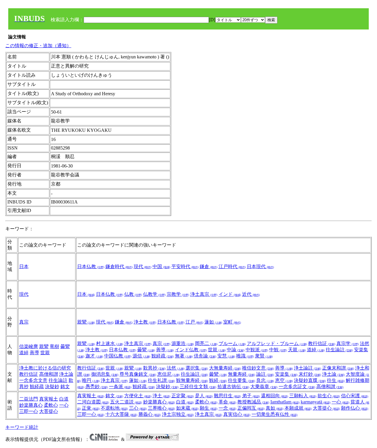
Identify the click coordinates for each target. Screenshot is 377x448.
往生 (336, 380)
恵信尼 (168, 374)
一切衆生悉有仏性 (274, 414)
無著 (184, 355)
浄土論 (66, 374)
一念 (227, 408)
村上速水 (109, 343)
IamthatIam (285, 401)
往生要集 (241, 380)
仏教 (133, 294)
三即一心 (28, 411)
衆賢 (264, 355)
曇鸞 (65, 346)
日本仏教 (90, 266)
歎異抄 (154, 367)
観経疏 (162, 355)
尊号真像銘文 (138, 374)
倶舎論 (205, 355)
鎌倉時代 (119, 266)
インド (230, 294)
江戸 (194, 321)
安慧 (226, 355)
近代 (251, 294)
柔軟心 (51, 405)
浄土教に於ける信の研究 (45, 367)
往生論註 (339, 349)
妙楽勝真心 (31, 405)
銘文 (65, 386)
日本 (24, 266)
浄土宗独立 (178, 414)
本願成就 (298, 408)
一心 (64, 405)
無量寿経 (241, 374)
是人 (204, 395)
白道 (64, 398)
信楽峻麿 (28, 346)
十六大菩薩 (121, 414)
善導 (34, 352)
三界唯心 (161, 408)
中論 (235, 349)
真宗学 (347, 343)
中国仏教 (117, 355)
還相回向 (274, 395)
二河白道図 (93, 401)
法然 (175, 367)
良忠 (265, 380)
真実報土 (48, 398)
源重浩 (182, 343)
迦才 (94, 355)
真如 (274, 408)
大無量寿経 (225, 367)
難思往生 (227, 395)
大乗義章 (263, 386)
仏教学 (154, 294)
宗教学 (178, 294)
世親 (45, 352)
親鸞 (86, 321)
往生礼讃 (161, 380)
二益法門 (28, 398)
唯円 (91, 380)
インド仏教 (191, 349)
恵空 (284, 380)
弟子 (251, 395)
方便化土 (137, 395)
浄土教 (145, 321)
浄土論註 (307, 367)
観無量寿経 (192, 380)
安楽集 (286, 374)
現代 (142, 266)
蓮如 (213, 321)
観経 (218, 380)
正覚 (91, 408)
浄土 (161, 395)
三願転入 (302, 395)
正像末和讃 (338, 367)
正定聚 (182, 395)
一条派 (120, 386)
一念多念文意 (33, 380)
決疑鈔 (52, 386)
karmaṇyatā (315, 401)
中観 (278, 349)
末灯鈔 (310, 374)
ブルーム (232, 343)
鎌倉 (208, 266)
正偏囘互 (250, 408)
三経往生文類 (198, 386)
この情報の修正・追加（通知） (38, 45)
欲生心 (329, 395)
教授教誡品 (253, 401)
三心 (138, 408)
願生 (208, 408)
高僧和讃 (48, 374)
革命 (227, 401)
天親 (297, 349)
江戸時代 (232, 266)
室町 (232, 321)
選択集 (197, 367)
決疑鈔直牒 (310, 380)
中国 (161, 266)
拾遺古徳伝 (233, 386)
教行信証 (321, 343)
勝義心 (149, 414)
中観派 (257, 349)
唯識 (245, 355)
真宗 (24, 321)
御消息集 (104, 374)
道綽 (24, 352)
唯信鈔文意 (258, 367)
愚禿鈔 (96, 386)
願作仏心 (354, 408)
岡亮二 (206, 343)
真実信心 (236, 414)
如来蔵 (187, 408)
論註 (265, 374)
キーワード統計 (21, 427)
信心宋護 (354, 395)
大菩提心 (48, 411)
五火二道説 (126, 401)
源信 (141, 355)
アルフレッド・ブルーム (277, 343)
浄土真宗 (203, 294)
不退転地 (114, 408)
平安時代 (185, 266)
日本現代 (260, 266)
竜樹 (54, 346)
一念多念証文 (297, 386)
